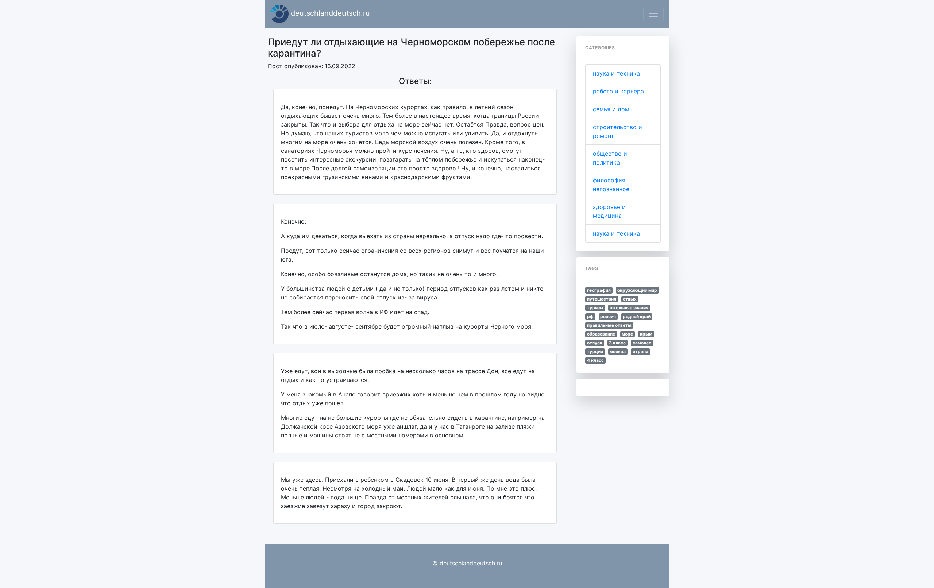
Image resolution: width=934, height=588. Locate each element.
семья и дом (611, 109)
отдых (630, 299)
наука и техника (616, 73)
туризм (595, 307)
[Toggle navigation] (653, 14)
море (627, 334)
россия (608, 316)
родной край (637, 316)
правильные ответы (609, 325)
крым (646, 334)
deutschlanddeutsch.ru (329, 13)
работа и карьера (618, 91)
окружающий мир (637, 290)
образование (601, 334)
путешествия (601, 299)
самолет (642, 342)
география (599, 290)
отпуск (594, 342)
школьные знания (629, 307)
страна (640, 351)
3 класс (617, 342)
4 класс (595, 360)
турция (595, 351)
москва (618, 351)
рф (590, 316)
